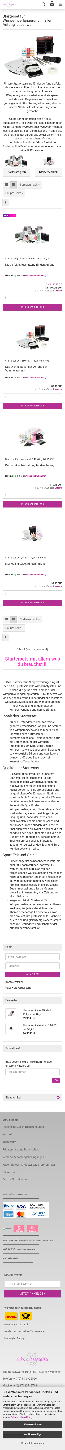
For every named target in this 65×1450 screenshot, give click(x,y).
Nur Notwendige (32, 1434)
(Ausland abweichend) (35, 275)
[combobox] (30, 185)
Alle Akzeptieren (32, 1424)
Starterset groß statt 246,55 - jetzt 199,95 (27, 258)
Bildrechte (9, 1172)
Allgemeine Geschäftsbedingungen (24, 1126)
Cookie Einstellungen (15, 1179)
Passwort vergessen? (18, 987)
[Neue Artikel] (58, 1098)
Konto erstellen (14, 982)
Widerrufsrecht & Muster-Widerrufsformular (29, 1164)
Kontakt (7, 1134)
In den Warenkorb (32, 307)
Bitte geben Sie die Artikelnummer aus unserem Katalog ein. (28, 1063)
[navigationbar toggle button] (60, 4)
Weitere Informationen (33, 1443)
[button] (6, 185)
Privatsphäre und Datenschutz (21, 1149)
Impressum (9, 1142)
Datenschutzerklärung (21, 1417)
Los (56, 1080)
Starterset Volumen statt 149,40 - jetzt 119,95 (29, 459)
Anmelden (32, 974)
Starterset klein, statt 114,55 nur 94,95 (25, 557)
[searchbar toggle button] (43, 4)
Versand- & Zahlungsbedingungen (23, 1157)
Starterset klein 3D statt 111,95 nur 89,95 (27, 360)
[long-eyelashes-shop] (8, 4)
